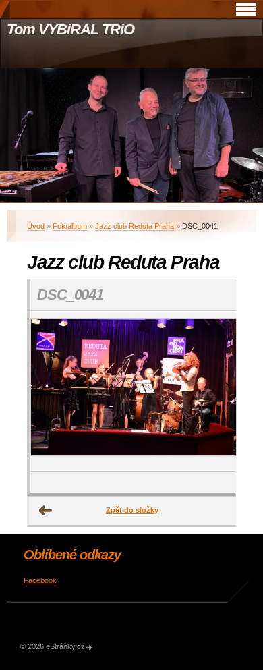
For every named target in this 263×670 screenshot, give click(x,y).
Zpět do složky (132, 510)
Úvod (36, 226)
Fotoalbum (70, 226)
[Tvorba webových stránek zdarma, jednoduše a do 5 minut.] (89, 647)
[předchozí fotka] (52, 391)
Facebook (40, 580)
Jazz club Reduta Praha (134, 226)
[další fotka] (213, 391)
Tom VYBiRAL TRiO (70, 29)
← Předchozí (46, 511)
